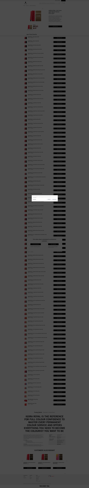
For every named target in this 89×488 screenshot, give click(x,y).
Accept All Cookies (54, 199)
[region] (45, 198)
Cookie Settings (34, 199)
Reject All (49, 199)
